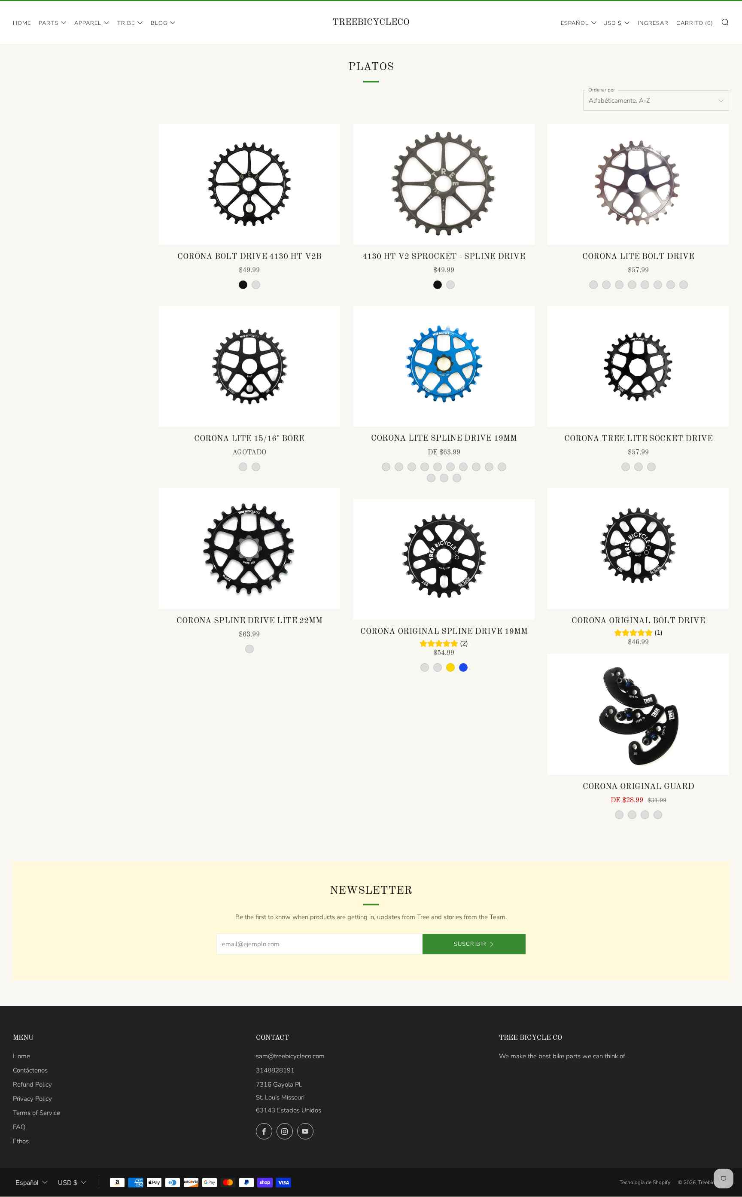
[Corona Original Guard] (638, 714)
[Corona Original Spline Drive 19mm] (444, 559)
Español (575, 23)
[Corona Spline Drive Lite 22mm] (250, 548)
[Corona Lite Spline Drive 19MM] (444, 366)
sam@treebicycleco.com (290, 1056)
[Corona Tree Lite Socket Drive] (638, 366)
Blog (159, 23)
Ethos (21, 1141)
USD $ (612, 23)
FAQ (19, 1127)
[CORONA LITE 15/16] (250, 366)
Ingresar (653, 23)
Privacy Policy (32, 1098)
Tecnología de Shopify (645, 1182)
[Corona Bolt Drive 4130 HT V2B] (250, 184)
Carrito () (694, 23)
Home (22, 23)
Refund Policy (32, 1084)
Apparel (87, 23)
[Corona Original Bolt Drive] (638, 548)
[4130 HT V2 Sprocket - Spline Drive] (444, 184)
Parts (48, 23)
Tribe (126, 23)
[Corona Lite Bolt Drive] (638, 184)
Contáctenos (30, 1070)
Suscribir (470, 944)
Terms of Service (36, 1113)
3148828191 (275, 1070)
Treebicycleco (371, 22)
